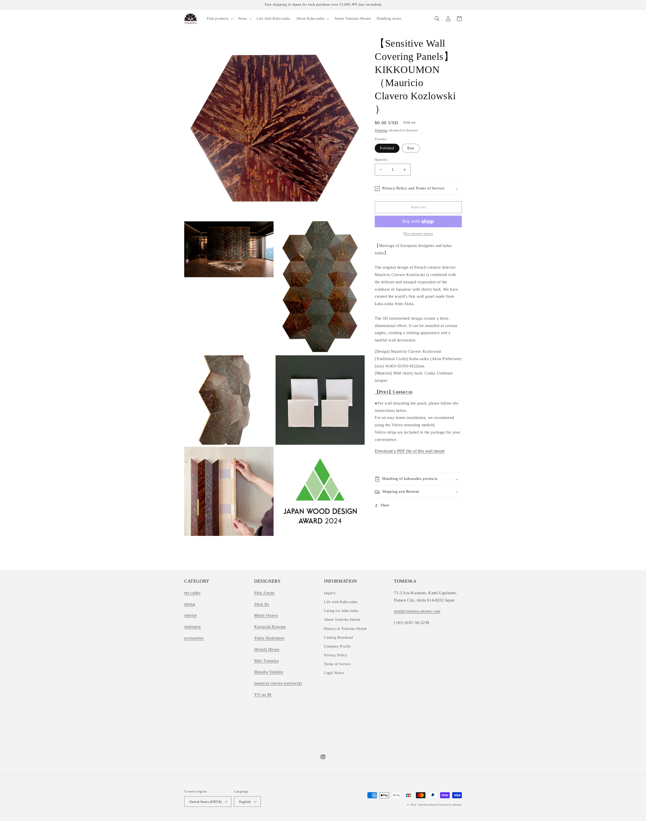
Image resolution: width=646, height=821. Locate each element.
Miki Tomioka (266, 661)
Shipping (381, 130)
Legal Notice (334, 673)
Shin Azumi (264, 593)
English (245, 802)
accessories (194, 638)
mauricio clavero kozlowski (278, 683)
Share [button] (385, 505)
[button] (219, 18)
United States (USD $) (205, 802)
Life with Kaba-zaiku (341, 602)
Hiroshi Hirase (266, 649)
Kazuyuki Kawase (270, 627)
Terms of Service (337, 664)
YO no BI (263, 694)
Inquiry (330, 593)
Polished (387, 148)
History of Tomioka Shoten (345, 629)
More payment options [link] (418, 234)
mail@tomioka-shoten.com (417, 611)
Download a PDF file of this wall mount (410, 451)
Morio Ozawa (266, 615)
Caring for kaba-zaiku (341, 611)
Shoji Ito (261, 604)
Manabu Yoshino (268, 672)
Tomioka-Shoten (427, 804)
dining (189, 604)
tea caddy (192, 593)
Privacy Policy (335, 655)
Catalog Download (338, 637)
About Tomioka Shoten (342, 619)
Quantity (381, 160)
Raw (410, 148)
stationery (192, 627)
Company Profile (337, 646)
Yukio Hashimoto (269, 638)
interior (190, 615)
